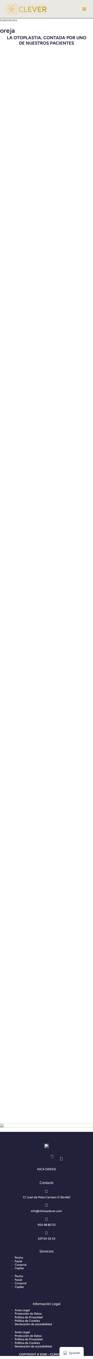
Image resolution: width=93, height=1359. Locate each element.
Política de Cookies (27, 1320)
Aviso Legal (22, 1310)
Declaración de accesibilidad (33, 1324)
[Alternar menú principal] (84, 9)
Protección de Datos (28, 1313)
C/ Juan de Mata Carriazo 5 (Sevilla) (46, 1197)
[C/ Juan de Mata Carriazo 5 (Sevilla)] (46, 1191)
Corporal (20, 1264)
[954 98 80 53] (46, 1219)
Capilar (19, 1268)
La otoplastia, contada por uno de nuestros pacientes (46, 40)
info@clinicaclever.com (46, 1211)
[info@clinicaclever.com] (46, 1205)
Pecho (19, 1257)
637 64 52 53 (46, 1238)
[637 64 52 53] (46, 1233)
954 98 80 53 (46, 1224)
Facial (18, 1261)
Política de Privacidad (29, 1317)
